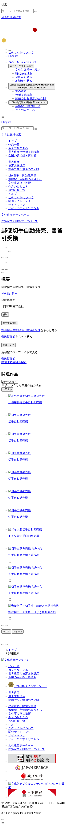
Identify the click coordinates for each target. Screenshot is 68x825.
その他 (5, 293)
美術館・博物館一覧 (27, 106)
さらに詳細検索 (11, 17)
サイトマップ (16, 204)
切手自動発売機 (18, 421)
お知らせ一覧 (16, 190)
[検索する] (35, 11)
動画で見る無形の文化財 (30, 98)
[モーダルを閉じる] (2, 819)
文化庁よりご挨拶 (19, 182)
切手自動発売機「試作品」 (25, 554)
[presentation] (3, 385)
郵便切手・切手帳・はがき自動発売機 (32, 612)
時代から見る (23, 73)
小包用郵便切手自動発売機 (25, 402)
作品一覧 (22, 62)
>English (13, 55)
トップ (12, 140)
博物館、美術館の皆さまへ (25, 179)
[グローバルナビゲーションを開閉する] (2, 117)
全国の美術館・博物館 (28, 102)
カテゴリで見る (21, 66)
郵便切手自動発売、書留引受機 (20, 330)
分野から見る (23, 77)
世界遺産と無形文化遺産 (32, 86)
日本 (14, 293)
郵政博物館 (8, 336)
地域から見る (23, 80)
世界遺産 (21, 91)
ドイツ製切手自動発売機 (23, 535)
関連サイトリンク (19, 201)
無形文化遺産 (23, 94)
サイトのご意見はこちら (23, 208)
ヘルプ (12, 193)
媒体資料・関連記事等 (22, 175)
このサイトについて (20, 52)
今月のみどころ (25, 109)
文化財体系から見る (27, 69)
